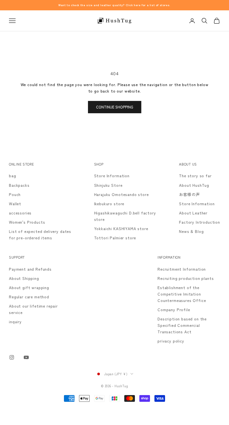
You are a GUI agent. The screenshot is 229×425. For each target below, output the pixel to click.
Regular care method (29, 296)
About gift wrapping (29, 287)
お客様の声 (189, 194)
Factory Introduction (199, 222)
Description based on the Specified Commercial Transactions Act (182, 325)
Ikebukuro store (109, 203)
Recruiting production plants (186, 278)
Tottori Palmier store (115, 237)
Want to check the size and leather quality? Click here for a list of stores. (114, 5)
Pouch (15, 194)
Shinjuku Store (108, 185)
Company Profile (174, 309)
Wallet (15, 203)
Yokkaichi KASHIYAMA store (121, 228)
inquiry (15, 321)
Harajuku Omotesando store (121, 194)
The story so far (195, 175)
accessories (20, 213)
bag (12, 175)
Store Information (112, 175)
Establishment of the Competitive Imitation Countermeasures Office (182, 294)
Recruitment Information (182, 269)
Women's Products (27, 222)
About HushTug (194, 185)
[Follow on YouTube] (26, 357)
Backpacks (19, 185)
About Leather (193, 213)
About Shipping (24, 278)
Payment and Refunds (30, 269)
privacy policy (171, 341)
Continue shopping (114, 107)
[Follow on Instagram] (12, 357)
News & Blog (191, 231)
